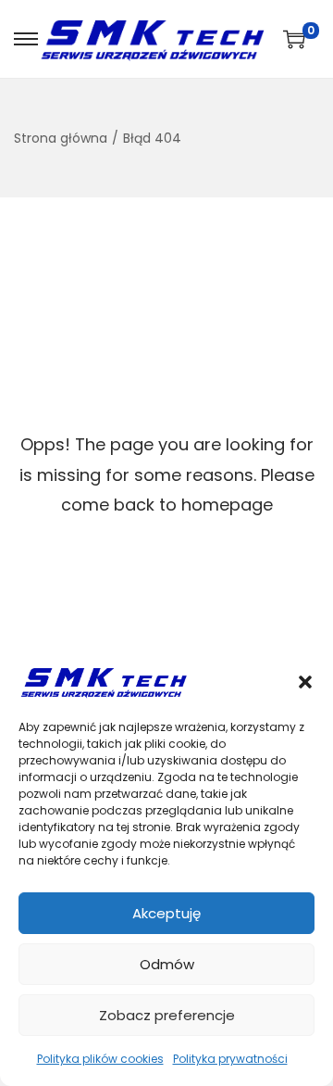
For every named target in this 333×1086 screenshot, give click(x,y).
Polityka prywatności (230, 1059)
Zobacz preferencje (167, 1015)
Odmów (167, 964)
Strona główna (60, 138)
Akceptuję (166, 913)
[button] (305, 682)
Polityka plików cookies (100, 1059)
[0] (294, 39)
